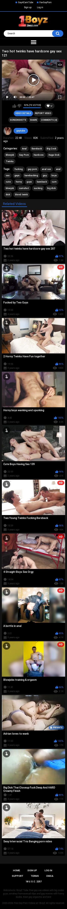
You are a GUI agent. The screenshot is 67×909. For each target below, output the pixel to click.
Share (33, 120)
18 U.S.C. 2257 (33, 881)
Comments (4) (49, 120)
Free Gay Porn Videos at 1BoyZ (29, 903)
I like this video (14, 106)
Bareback (37, 148)
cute (8, 182)
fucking (19, 169)
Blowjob (10, 155)
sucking (38, 188)
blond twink (21, 194)
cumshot (24, 188)
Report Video (43, 113)
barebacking (31, 175)
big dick (51, 188)
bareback (42, 182)
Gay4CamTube (25, 2)
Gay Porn (24, 155)
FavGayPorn (45, 2)
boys (54, 175)
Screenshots (18, 120)
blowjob (10, 188)
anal (58, 169)
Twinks (10, 161)
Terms (35, 876)
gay (45, 175)
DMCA (49, 876)
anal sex (46, 169)
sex (8, 175)
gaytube (20, 130)
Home (16, 870)
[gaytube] (7, 131)
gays (17, 175)
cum (54, 182)
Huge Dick (54, 155)
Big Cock (51, 148)
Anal (24, 148)
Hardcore (39, 155)
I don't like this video (19, 106)
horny (19, 182)
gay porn (32, 169)
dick (8, 194)
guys (29, 182)
